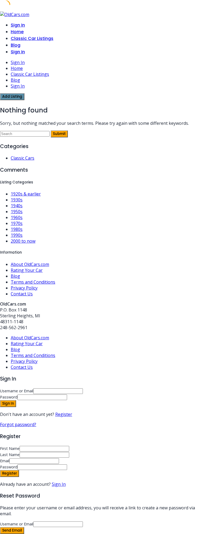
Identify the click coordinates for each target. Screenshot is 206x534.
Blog (15, 45)
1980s (17, 229)
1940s (17, 206)
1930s (17, 200)
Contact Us (22, 294)
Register (63, 414)
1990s (17, 235)
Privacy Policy (24, 288)
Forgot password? (18, 424)
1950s (17, 212)
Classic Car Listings (32, 38)
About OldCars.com (30, 264)
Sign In (59, 484)
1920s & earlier (26, 194)
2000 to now (23, 241)
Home (17, 32)
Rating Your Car (27, 270)
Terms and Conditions (33, 282)
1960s (17, 217)
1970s (17, 223)
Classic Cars (22, 158)
